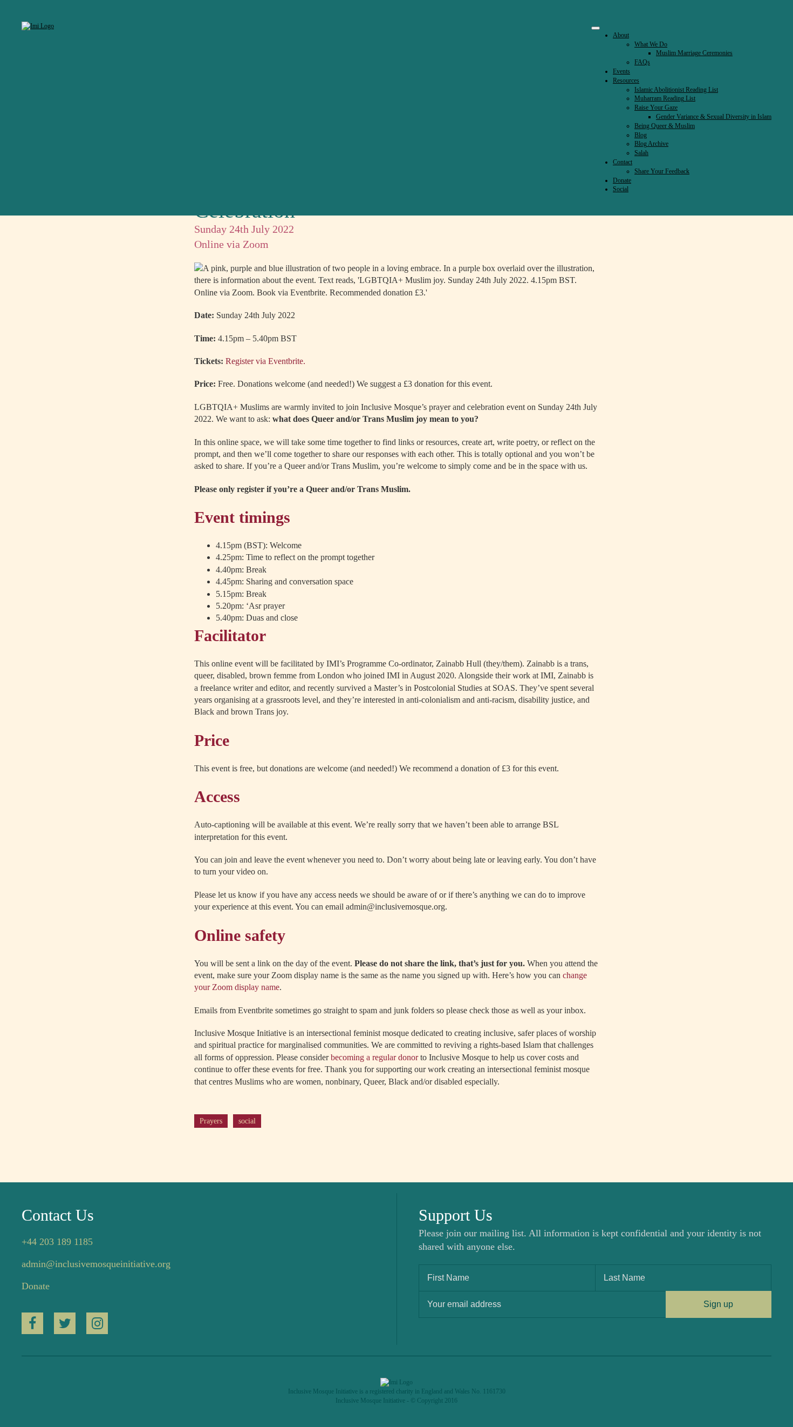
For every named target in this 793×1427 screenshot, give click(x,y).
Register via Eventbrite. (265, 361)
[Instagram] (97, 1323)
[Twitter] (65, 1323)
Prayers (211, 1121)
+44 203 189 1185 (57, 1241)
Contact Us (58, 1215)
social (247, 1121)
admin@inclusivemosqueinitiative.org (96, 1263)
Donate (36, 1286)
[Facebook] (32, 1323)
